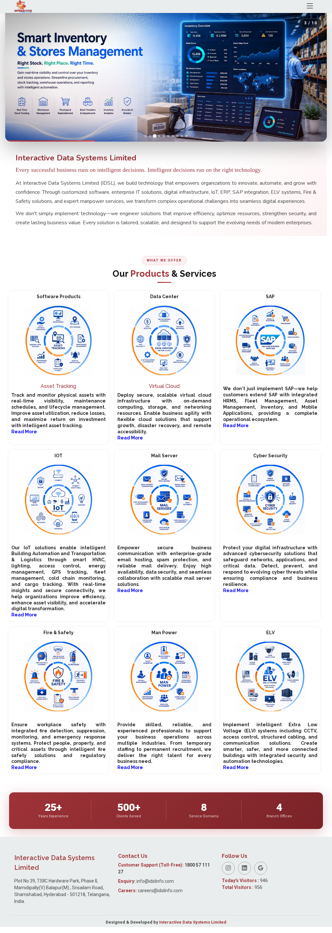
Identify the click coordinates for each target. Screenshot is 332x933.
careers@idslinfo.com (160, 890)
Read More (24, 431)
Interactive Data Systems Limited (192, 922)
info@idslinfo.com (155, 881)
